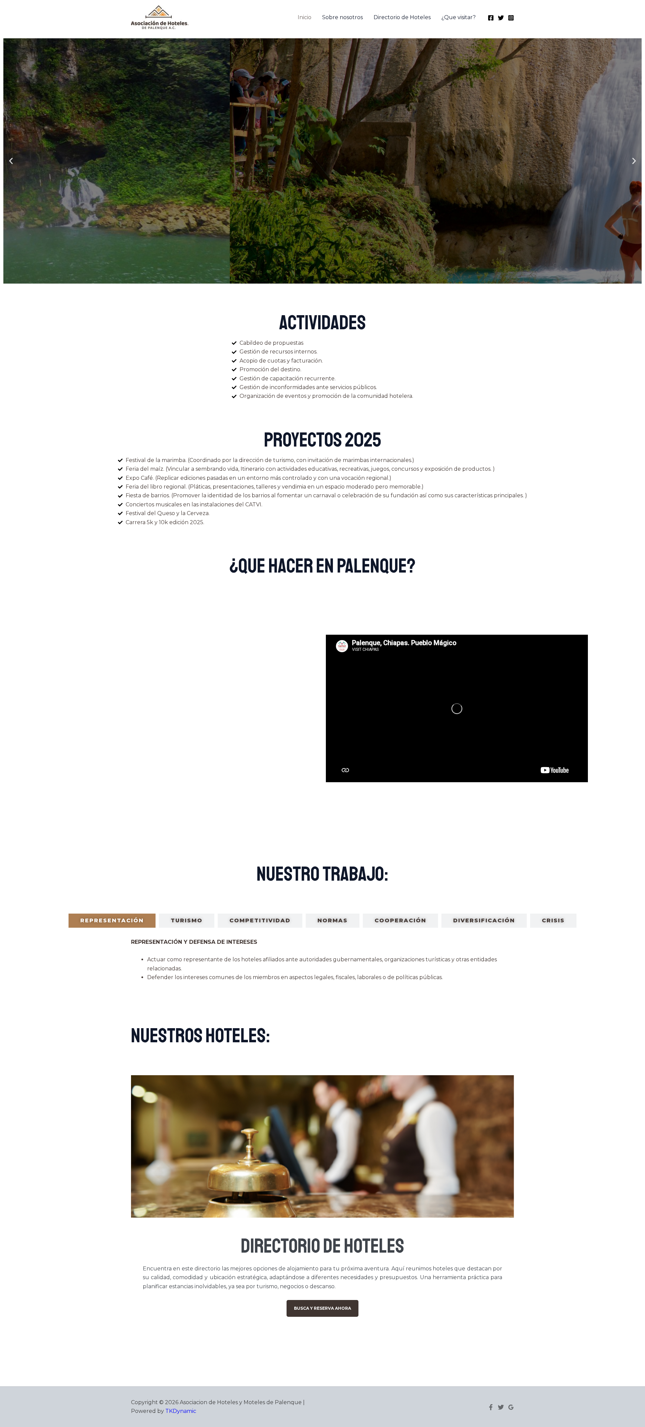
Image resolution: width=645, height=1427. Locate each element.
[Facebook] (491, 18)
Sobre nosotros (342, 17)
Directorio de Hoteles (402, 17)
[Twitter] (501, 18)
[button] (11, 161)
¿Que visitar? (458, 17)
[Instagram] (511, 18)
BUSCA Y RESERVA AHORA (322, 1308)
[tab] (112, 921)
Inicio (304, 17)
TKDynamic (180, 1411)
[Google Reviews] (511, 1407)
